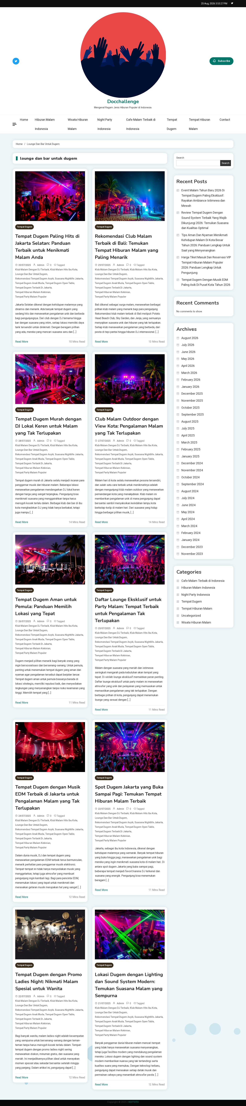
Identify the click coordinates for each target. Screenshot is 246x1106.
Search (180, 157)
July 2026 (187, 345)
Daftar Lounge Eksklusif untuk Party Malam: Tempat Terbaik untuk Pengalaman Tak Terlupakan (128, 610)
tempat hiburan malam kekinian (32, 292)
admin (40, 265)
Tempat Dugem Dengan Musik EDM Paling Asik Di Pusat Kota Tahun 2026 (205, 282)
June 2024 (188, 505)
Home (24, 119)
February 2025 (190, 449)
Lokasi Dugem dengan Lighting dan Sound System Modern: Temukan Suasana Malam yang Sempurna (129, 985)
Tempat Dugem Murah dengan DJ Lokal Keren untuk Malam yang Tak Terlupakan (48, 426)
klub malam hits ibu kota (63, 269)
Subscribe (224, 60)
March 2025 (189, 442)
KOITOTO (134, 1101)
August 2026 (189, 338)
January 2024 (190, 540)
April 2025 (188, 435)
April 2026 (188, 365)
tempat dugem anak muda (29, 283)
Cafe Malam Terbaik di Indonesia (140, 124)
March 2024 (189, 526)
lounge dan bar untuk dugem (31, 274)
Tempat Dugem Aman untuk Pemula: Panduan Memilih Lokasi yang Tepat (46, 606)
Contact (225, 119)
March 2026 (189, 373)
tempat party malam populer (31, 296)
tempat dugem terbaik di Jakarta (33, 287)
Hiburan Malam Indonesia (45, 124)
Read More (21, 341)
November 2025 (192, 400)
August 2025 (189, 421)
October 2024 (190, 477)
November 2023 (192, 554)
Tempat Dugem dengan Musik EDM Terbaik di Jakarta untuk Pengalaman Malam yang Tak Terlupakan (47, 797)
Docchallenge (123, 101)
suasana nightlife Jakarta (69, 278)
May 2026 (187, 358)
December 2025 (192, 393)
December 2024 (192, 463)
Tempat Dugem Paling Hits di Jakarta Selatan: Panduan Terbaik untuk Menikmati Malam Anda (47, 247)
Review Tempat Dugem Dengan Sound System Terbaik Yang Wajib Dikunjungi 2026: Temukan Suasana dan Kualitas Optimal (204, 220)
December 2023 (192, 547)
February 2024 (190, 533)
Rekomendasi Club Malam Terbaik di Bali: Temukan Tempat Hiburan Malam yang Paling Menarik (126, 247)
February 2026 (190, 379)
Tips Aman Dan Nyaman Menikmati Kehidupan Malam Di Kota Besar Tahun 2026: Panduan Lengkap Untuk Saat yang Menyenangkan (205, 242)
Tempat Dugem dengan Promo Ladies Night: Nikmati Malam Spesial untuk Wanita (48, 981)
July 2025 (187, 428)
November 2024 (192, 470)
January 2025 (190, 456)
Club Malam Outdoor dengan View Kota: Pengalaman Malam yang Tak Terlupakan (129, 426)
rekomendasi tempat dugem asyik (34, 278)
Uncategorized (191, 615)
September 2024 (192, 484)
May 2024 (187, 512)
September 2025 (192, 414)
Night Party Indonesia (104, 124)
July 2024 (187, 498)
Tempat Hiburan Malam (199, 124)
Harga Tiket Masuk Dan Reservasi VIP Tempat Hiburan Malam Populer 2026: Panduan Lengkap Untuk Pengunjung (206, 264)
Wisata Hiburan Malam (78, 124)
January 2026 (190, 386)
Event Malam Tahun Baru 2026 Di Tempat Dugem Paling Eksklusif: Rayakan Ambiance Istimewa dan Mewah (203, 198)
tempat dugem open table (59, 283)
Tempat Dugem (172, 124)
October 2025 (190, 407)
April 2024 (188, 519)
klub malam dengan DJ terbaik (32, 269)
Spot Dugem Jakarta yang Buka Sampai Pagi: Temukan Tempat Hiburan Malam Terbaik (129, 794)
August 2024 (189, 491)
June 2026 (188, 352)
